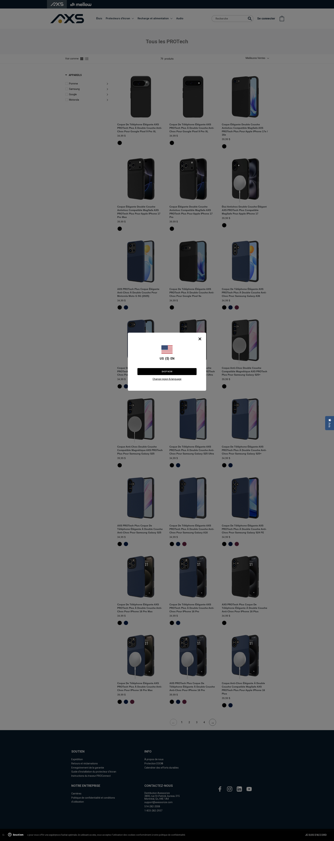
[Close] (200, 339)
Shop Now (167, 371)
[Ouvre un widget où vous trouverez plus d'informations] (15, 835)
